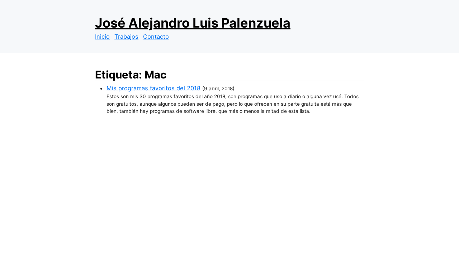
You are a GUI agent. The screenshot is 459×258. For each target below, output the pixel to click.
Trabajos (126, 36)
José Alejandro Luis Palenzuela (192, 23)
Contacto (156, 36)
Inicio (102, 36)
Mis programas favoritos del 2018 (153, 88)
